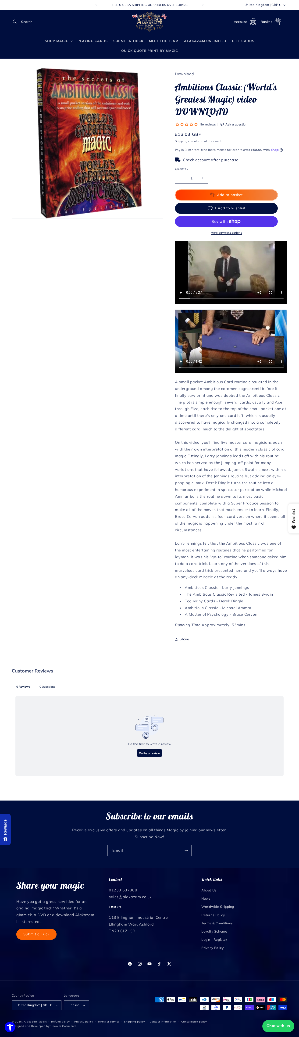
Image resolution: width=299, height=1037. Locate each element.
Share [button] (184, 639)
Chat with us (278, 1026)
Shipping (181, 141)
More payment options (226, 232)
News (205, 898)
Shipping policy (134, 1021)
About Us (209, 890)
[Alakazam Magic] (149, 22)
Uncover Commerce (63, 1026)
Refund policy (60, 1021)
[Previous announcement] (96, 4)
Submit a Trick (36, 934)
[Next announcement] (203, 4)
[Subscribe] (186, 850)
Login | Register (214, 939)
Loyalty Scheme (214, 931)
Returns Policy (213, 915)
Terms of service (108, 1021)
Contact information (163, 1021)
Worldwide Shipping (217, 907)
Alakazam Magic (35, 1021)
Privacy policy (83, 1021)
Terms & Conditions (217, 923)
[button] (17, 22)
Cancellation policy (194, 1021)
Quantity (181, 169)
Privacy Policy (212, 948)
